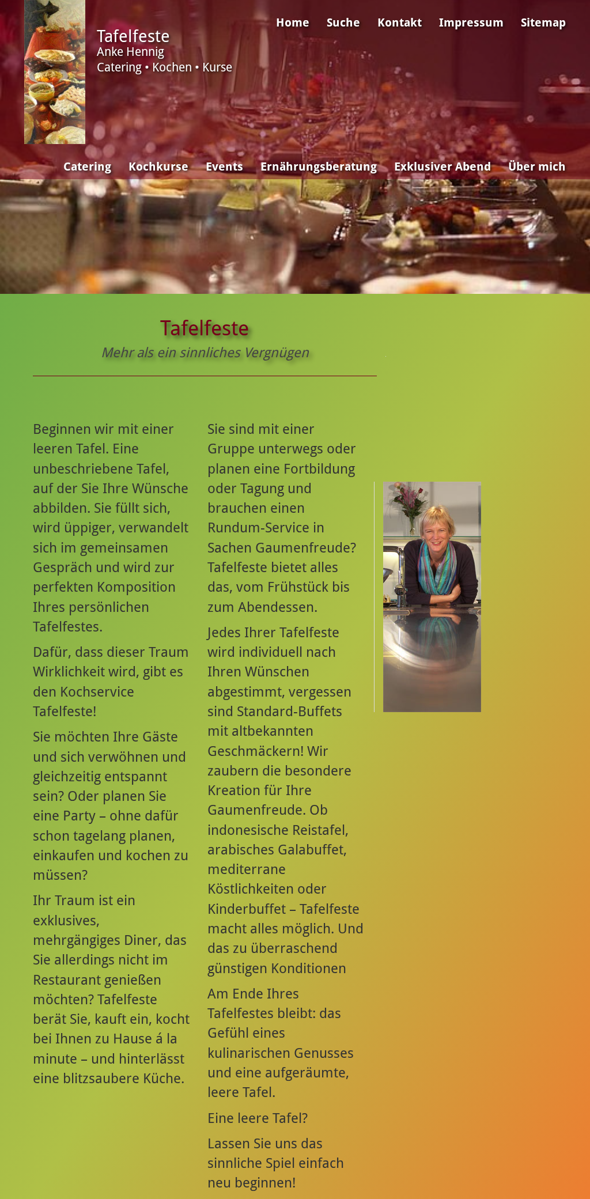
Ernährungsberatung (318, 166)
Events (224, 166)
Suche (343, 22)
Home (292, 22)
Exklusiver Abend (442, 166)
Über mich (537, 166)
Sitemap (543, 22)
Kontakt (399, 22)
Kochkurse (158, 166)
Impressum (471, 22)
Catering (87, 166)
